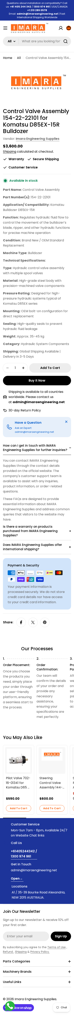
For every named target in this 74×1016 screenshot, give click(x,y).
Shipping (9, 151)
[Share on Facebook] (21, 622)
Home (7, 58)
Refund (8, 952)
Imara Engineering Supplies (37, 138)
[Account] (60, 28)
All (19, 58)
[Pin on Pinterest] (45, 622)
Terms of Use (56, 947)
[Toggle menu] (5, 28)
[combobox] (37, 41)
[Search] (65, 41)
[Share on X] (33, 622)
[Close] (66, 421)
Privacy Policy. (40, 952)
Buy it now (37, 380)
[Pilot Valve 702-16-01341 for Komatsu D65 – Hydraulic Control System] (18, 760)
